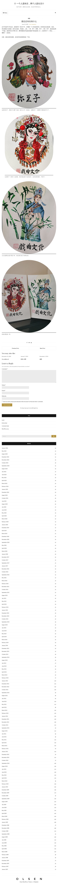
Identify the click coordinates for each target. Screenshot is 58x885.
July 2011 (4, 733)
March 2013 (4, 675)
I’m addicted (5, 359)
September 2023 (5, 465)
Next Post (42, 348)
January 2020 (5, 524)
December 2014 (5, 613)
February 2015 (5, 607)
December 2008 (5, 825)
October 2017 (5, 560)
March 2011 (4, 745)
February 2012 (5, 713)
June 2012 (4, 701)
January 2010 (5, 786)
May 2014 (4, 633)
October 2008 (5, 831)
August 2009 (5, 801)
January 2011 (5, 751)
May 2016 (4, 577)
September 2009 (5, 798)
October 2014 (5, 619)
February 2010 (5, 784)
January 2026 (5, 448)
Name (4, 385)
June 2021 (4, 501)
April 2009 (4, 813)
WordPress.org (5, 429)
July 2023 (4, 471)
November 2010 (5, 757)
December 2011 (5, 719)
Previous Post (15, 348)
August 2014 (5, 624)
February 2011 (5, 748)
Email (3, 390)
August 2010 (5, 766)
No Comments (32, 24)
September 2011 (5, 728)
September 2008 (5, 834)
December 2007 (5, 860)
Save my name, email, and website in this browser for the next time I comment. (23, 401)
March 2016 (4, 580)
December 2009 (5, 789)
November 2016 (5, 568)
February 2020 (5, 521)
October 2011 (5, 725)
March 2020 (4, 518)
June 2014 (4, 630)
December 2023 (5, 457)
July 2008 (4, 840)
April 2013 (4, 672)
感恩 (41, 359)
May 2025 (4, 451)
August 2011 (5, 731)
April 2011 (4, 742)
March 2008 (4, 851)
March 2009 (4, 816)
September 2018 (5, 542)
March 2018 (4, 551)
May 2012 (4, 704)
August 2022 (5, 495)
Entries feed (4, 423)
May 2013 (4, 669)
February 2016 (5, 583)
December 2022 (5, 492)
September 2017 (5, 563)
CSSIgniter (35, 882)
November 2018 (5, 539)
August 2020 (5, 504)
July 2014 (4, 627)
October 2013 (5, 654)
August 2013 (5, 660)
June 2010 (4, 772)
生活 (29, 18)
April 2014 (4, 636)
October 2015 (5, 589)
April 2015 (4, 604)
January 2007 (5, 869)
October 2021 (5, 498)
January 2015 (5, 610)
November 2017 (5, 557)
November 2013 (5, 651)
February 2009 (5, 819)
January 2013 (5, 680)
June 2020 (4, 510)
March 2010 (4, 781)
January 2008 (5, 857)
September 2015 (5, 592)
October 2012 (5, 689)
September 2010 (5, 763)
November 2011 (5, 722)
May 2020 (4, 513)
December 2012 (5, 683)
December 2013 (5, 648)
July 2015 (4, 598)
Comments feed (5, 426)
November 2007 (5, 863)
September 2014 (5, 622)
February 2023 (5, 486)
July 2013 (4, 663)
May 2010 (4, 775)
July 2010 (4, 769)
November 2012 (5, 686)
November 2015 (5, 586)
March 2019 (4, 533)
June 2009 (4, 807)
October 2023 (5, 462)
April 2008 (4, 848)
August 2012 (5, 695)
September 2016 (5, 574)
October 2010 (5, 760)
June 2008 (4, 842)
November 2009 (5, 792)
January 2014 (5, 645)
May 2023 (4, 477)
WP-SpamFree (35, 408)
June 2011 (4, 736)
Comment (5, 369)
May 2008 (4, 845)
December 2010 (5, 754)
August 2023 (5, 468)
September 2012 (5, 692)
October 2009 (5, 795)
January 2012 (5, 716)
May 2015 (4, 601)
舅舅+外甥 (23, 359)
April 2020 (4, 515)
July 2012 (4, 698)
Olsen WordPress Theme (26, 882)
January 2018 (5, 554)
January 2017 (5, 566)
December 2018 (5, 536)
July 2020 (4, 507)
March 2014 (4, 639)
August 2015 (5, 595)
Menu (5, 12)
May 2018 (4, 545)
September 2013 (5, 657)
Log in (3, 420)
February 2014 (5, 642)
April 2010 (4, 778)
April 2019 (4, 530)
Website (4, 396)
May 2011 (4, 739)
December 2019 (5, 527)
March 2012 (4, 710)
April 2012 (4, 707)
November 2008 (5, 828)
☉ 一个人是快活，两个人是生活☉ (29, 3)
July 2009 (4, 804)
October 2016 (5, 571)
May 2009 (4, 810)
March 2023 (4, 483)
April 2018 (4, 548)
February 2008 (5, 854)
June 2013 (4, 666)
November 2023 (5, 459)
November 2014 (5, 616)
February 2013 (5, 677)
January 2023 (5, 489)
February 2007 (5, 866)
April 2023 (4, 480)
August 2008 (5, 837)
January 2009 (5, 822)
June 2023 (4, 474)
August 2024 (5, 454)
